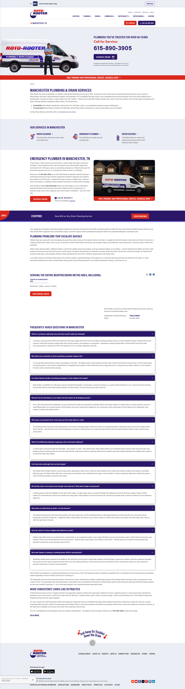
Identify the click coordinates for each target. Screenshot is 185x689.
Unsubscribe (75, 684)
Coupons (151, 16)
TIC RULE (117, 684)
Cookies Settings (6, 680)
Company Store (123, 653)
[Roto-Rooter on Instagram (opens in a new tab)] (150, 681)
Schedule (131, 23)
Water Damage (138, 16)
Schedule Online (103, 56)
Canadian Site (135, 653)
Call (148, 23)
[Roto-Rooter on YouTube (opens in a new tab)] (136, 681)
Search (152, 12)
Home (32, 84)
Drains (98, 16)
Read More (34, 615)
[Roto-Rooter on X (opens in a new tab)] (143, 681)
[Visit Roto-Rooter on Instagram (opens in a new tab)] (154, 274)
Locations (75, 16)
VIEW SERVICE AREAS (40, 293)
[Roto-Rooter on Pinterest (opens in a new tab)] (146, 681)
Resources (145, 12)
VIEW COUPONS (140, 216)
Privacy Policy (87, 684)
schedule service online (67, 112)
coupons (72, 200)
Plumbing (87, 16)
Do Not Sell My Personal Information (43, 684)
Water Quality (123, 16)
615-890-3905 (113, 47)
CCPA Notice (108, 684)
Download (150, 4)
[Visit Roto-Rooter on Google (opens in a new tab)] (147, 274)
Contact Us (137, 12)
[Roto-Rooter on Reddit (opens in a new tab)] (132, 681)
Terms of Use (98, 684)
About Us (113, 653)
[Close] (33, 680)
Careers (130, 12)
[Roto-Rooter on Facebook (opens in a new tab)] (139, 681)
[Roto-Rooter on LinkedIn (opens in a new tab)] (153, 681)
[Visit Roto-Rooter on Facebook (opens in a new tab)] (150, 274)
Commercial (109, 16)
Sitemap (144, 653)
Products (105, 653)
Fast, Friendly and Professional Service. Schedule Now (92, 77)
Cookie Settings (63, 684)
